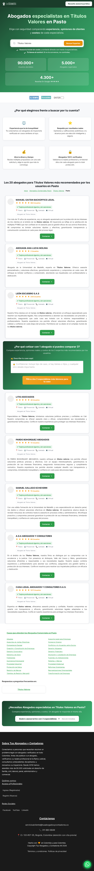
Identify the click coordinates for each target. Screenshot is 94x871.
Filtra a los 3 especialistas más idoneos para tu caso (47, 380)
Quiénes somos (9, 780)
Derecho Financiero (55, 651)
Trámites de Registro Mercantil (18, 673)
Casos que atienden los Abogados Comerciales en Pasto (32, 633)
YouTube (16, 810)
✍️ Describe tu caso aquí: (22, 358)
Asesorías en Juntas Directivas (18, 642)
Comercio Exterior (55, 642)
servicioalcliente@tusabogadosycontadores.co (47, 825)
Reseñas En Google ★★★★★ (47, 81)
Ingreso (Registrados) (11, 790)
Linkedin (25, 810)
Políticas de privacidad (57, 851)
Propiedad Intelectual (56, 664)
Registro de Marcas (14, 670)
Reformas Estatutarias (56, 667)
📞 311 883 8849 (47, 830)
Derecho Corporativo (14, 651)
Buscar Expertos (73, 43)
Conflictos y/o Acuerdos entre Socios (62, 645)
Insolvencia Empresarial (15, 661)
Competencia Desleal (14, 645)
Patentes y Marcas (55, 661)
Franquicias (11, 658)
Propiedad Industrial (14, 664)
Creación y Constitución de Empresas (21, 648)
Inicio (26, 191)
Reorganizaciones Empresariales (60, 670)
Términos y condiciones (37, 851)
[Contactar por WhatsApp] (87, 864)
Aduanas (10, 639)
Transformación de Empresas (59, 673)
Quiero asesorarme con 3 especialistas (47, 719)
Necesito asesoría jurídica (79, 4)
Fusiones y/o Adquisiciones (58, 658)
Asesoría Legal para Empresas (59, 639)
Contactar (46, 236)
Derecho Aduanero (55, 648)
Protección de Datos (14, 667)
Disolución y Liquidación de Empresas (62, 655)
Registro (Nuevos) (10, 796)
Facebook (7, 810)
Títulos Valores (58, 191)
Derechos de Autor (14, 655)
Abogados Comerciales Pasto (40, 191)
